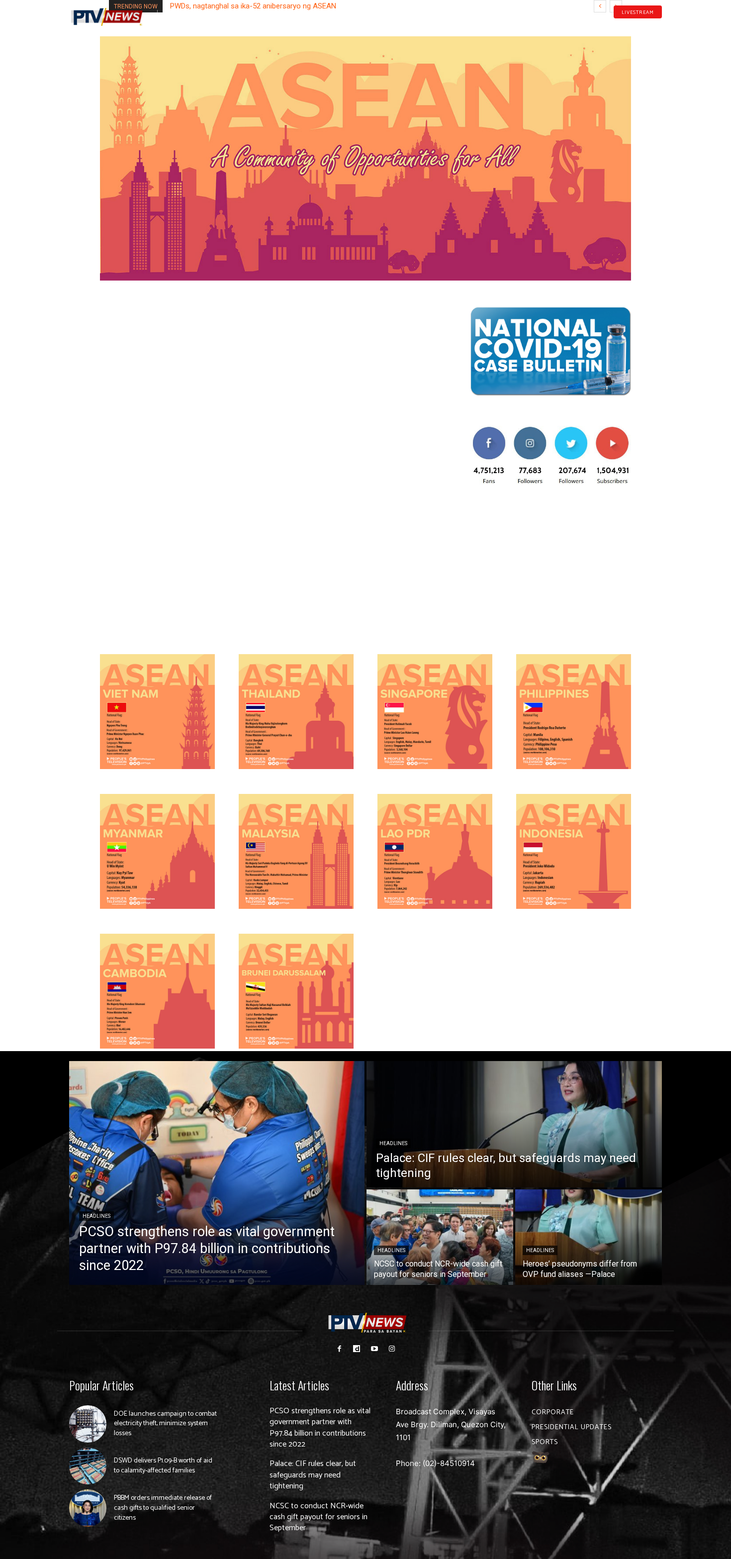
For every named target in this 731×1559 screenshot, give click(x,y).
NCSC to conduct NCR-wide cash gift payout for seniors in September (318, 1517)
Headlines (96, 1216)
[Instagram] (391, 1349)
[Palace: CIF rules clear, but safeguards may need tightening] (514, 1124)
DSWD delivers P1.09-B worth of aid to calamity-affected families (163, 1465)
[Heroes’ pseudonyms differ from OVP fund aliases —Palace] (588, 1237)
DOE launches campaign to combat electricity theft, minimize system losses (165, 1423)
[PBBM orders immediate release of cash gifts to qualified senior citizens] (87, 1508)
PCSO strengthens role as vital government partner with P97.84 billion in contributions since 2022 (320, 1427)
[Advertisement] (550, 568)
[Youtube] (643, 26)
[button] (169, 12)
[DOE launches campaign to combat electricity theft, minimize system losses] (87, 1424)
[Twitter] (658, 26)
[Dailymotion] (627, 26)
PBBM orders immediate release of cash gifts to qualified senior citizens (163, 1507)
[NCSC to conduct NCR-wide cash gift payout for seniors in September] (439, 1237)
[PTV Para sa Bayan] (107, 17)
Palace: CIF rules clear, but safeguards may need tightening (313, 1475)
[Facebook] (611, 26)
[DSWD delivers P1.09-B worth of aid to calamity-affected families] (87, 1466)
